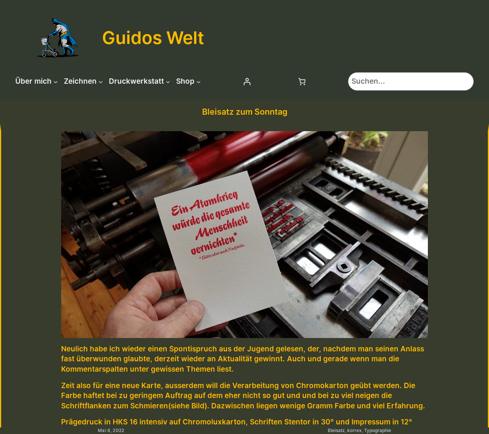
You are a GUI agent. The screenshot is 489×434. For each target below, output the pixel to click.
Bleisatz (336, 430)
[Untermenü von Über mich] (55, 81)
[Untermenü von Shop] (198, 81)
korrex (354, 430)
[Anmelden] (247, 81)
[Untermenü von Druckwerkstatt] (168, 81)
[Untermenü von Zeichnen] (101, 81)
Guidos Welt (153, 37)
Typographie (377, 430)
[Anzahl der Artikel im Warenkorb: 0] (302, 81)
